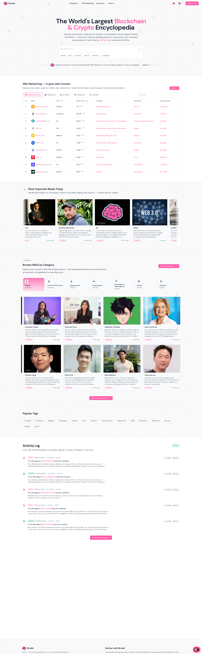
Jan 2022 (163, 164)
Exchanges (105, 55)
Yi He (115, 136)
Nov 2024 (163, 172)
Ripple (136, 128)
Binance (39, 136)
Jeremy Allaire (101, 143)
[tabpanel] (101, 137)
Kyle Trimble (46, 508)
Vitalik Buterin (101, 114)
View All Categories (167, 266)
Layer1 (37, 426)
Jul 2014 (163, 114)
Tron (37, 157)
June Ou (99, 164)
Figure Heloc (40, 164)
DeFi (70, 55)
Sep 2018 (163, 143)
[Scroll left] (170, 189)
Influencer (143, 421)
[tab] (32, 94)
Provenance (138, 164)
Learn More (137, 65)
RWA (133, 421)
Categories (73, 3)
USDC (38, 143)
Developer (63, 421)
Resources (100, 3)
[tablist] (62, 94)
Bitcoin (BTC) (41, 107)
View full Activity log (99, 538)
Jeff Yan (99, 172)
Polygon (137, 121)
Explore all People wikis (99, 398)
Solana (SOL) (40, 150)
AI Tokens (78, 55)
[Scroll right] (176, 189)
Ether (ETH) (40, 114)
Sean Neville (112, 143)
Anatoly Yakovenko (103, 150)
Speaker (51, 421)
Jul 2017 (163, 136)
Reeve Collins (101, 121)
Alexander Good (48, 493)
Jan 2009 (163, 107)
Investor (94, 421)
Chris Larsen (101, 128)
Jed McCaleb (111, 128)
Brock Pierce (112, 121)
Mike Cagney (107, 164)
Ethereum (96, 55)
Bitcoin (87, 55)
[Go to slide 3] (178, 294)
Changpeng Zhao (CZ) (104, 136)
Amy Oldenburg (47, 461)
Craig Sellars (122, 121)
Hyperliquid (40, 172)
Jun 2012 (163, 128)
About (111, 3)
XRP (37, 128)
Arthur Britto (121, 128)
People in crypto (39, 457)
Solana (136, 150)
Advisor (75, 421)
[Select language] (180, 3)
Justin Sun (100, 157)
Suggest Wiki (192, 3)
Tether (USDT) (41, 121)
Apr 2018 (163, 150)
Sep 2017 (163, 157)
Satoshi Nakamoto (103, 107)
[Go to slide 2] (176, 294)
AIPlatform (156, 421)
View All (173, 88)
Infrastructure (107, 421)
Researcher (121, 421)
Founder (28, 421)
